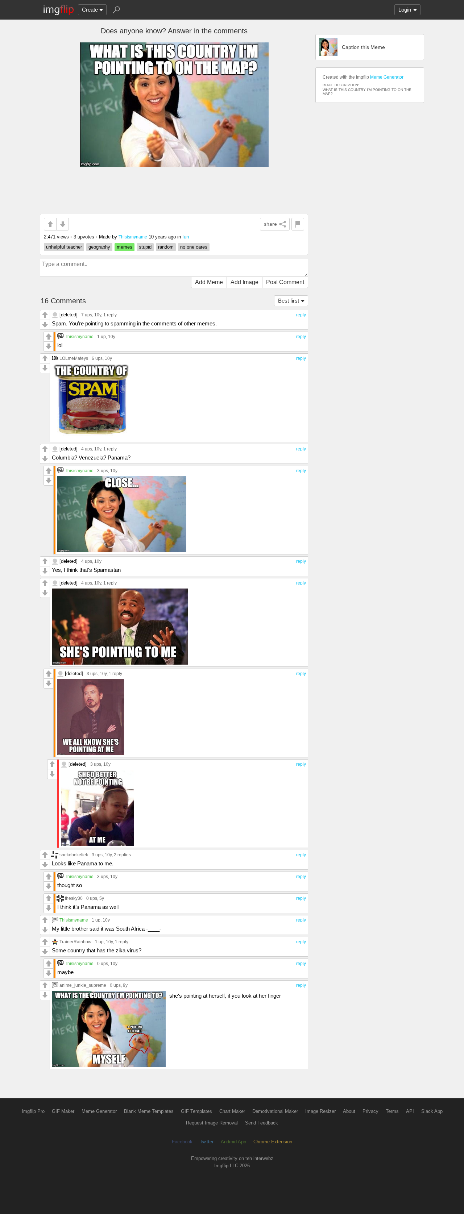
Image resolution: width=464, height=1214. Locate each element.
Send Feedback (261, 1123)
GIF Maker (63, 1111)
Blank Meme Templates (149, 1111)
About (349, 1111)
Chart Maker (232, 1111)
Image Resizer (320, 1111)
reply (301, 314)
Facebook (182, 1141)
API (410, 1111)
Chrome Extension (272, 1141)
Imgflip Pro (33, 1111)
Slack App (432, 1111)
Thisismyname (133, 236)
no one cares (193, 247)
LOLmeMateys (73, 358)
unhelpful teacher (64, 247)
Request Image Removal (212, 1123)
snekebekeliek (73, 854)
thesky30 (74, 898)
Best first (288, 301)
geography (99, 247)
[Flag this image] (297, 224)
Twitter (207, 1141)
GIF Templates (196, 1111)
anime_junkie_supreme (82, 985)
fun (185, 237)
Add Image (244, 282)
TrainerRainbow (75, 941)
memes (124, 247)
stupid (145, 247)
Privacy (370, 1111)
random (166, 247)
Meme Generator (386, 77)
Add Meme (209, 282)
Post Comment (285, 282)
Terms (392, 1111)
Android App (233, 1141)
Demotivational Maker (275, 1111)
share (270, 224)
